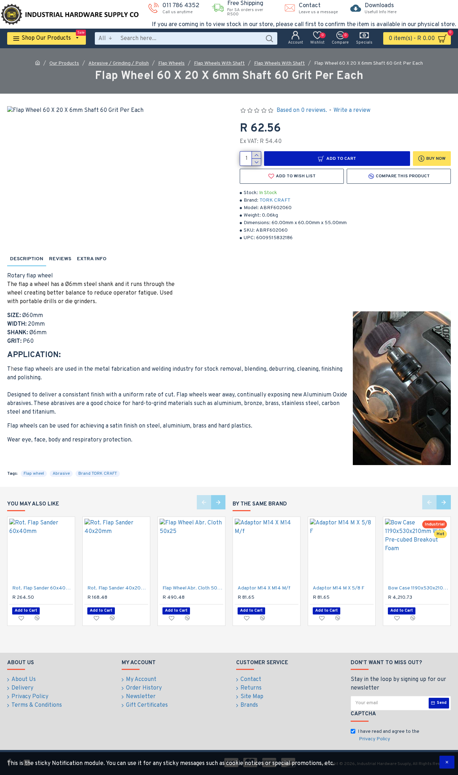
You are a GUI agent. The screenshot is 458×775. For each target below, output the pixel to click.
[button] (204, 502)
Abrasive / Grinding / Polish (118, 63)
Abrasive (61, 474)
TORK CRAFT (275, 200)
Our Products (64, 63)
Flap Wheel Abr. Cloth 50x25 (192, 588)
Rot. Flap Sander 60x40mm (42, 588)
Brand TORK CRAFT (97, 474)
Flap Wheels (171, 63)
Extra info (92, 259)
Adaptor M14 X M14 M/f (264, 588)
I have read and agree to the (388, 735)
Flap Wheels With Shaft (219, 63)
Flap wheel (34, 474)
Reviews (60, 259)
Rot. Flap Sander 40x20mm (117, 588)
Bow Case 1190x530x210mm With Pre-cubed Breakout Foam (418, 588)
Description (26, 259)
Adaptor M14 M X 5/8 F (338, 588)
